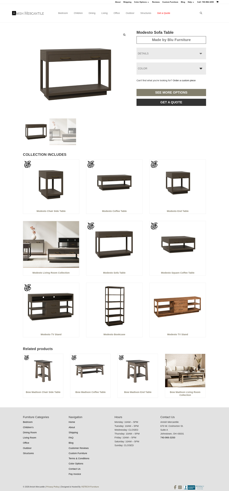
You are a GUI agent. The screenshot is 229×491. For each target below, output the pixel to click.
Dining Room (30, 432)
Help (190, 2)
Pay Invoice (75, 474)
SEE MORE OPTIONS (171, 92)
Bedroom (63, 13)
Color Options (140, 2)
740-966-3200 (167, 437)
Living (104, 13)
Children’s (28, 427)
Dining (92, 13)
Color (142, 68)
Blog (183, 2)
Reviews (156, 2)
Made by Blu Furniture (171, 40)
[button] (124, 34)
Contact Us (74, 469)
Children (78, 13)
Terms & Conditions (79, 458)
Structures (145, 13)
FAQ (71, 437)
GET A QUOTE (171, 102)
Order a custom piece (184, 80)
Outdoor (130, 13)
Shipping (127, 2)
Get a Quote (163, 13)
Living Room (29, 437)
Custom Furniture (170, 2)
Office (117, 13)
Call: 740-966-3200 (205, 2)
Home (72, 422)
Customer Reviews (79, 448)
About (118, 2)
